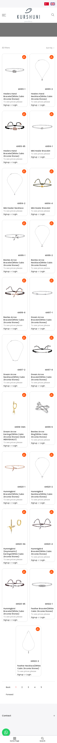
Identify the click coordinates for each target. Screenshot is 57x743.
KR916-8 (21, 312)
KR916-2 (49, 255)
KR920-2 (49, 487)
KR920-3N (20, 544)
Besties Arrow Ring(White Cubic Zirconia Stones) (39, 434)
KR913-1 (21, 89)
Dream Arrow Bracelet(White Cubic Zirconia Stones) (41, 320)
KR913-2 (49, 89)
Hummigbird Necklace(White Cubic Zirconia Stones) (41, 494)
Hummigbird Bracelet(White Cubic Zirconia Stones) (13, 494)
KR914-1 (49, 146)
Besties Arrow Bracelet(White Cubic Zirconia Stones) (13, 263)
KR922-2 (35, 661)
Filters (7, 47)
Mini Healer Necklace (13, 208)
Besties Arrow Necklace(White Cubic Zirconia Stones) (41, 263)
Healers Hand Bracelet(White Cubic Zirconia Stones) (13, 96)
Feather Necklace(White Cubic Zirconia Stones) (29, 667)
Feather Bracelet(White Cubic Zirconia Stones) (42, 609)
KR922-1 (49, 604)
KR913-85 (20, 146)
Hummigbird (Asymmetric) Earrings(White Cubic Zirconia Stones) (13, 552)
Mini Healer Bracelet (40, 150)
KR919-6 (49, 427)
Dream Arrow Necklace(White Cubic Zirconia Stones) (14, 377)
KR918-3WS (20, 427)
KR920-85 (20, 604)
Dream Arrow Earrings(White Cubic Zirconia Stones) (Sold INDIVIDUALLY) (14, 435)
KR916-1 (21, 255)
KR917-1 (49, 312)
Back (8, 687)
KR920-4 (48, 544)
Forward (9, 694)
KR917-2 (21, 369)
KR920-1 (21, 487)
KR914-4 (49, 203)
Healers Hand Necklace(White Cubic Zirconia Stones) (41, 96)
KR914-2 (21, 203)
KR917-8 (49, 369)
